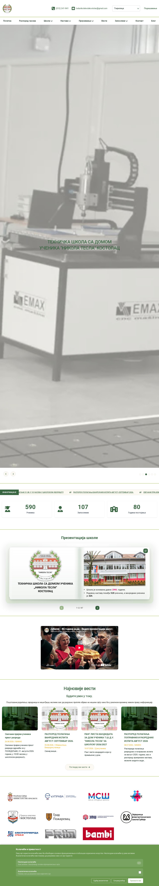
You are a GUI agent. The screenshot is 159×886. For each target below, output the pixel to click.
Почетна (7, 21)
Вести (104, 21)
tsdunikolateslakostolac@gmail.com (91, 8)
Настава (64, 21)
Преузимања (85, 21)
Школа (47, 21)
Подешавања (150, 8)
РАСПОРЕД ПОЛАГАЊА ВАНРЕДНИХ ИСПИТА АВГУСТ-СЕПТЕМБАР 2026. (60, 492)
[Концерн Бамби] (98, 833)
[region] (79, 576)
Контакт (139, 21)
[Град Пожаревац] (60, 817)
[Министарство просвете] (22, 796)
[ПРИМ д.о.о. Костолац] (60, 833)
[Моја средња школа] (98, 796)
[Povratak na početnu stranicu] (7, 8)
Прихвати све (135, 881)
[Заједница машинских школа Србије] (98, 817)
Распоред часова (27, 21)
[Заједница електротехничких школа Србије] (136, 817)
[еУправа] (60, 796)
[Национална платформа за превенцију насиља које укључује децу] (136, 796)
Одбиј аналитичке (100, 881)
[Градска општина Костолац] (22, 817)
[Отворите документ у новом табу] (145, 551)
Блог (153, 21)
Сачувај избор (119, 881)
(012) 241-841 (62, 8)
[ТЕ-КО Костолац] (22, 833)
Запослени (120, 21)
